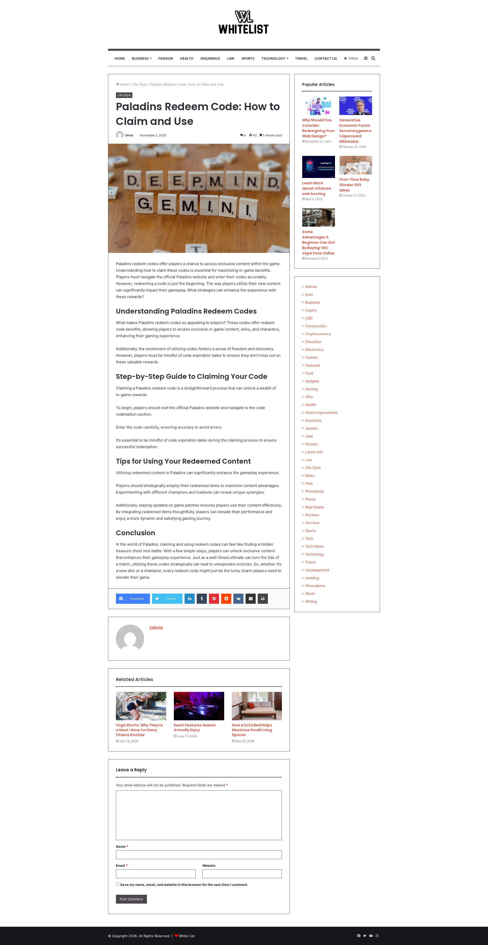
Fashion (165, 58)
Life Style (139, 84)
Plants (310, 499)
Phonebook (314, 491)
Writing (311, 601)
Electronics (314, 350)
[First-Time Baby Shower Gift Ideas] (355, 165)
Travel (301, 58)
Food (309, 373)
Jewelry (311, 428)
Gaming (311, 389)
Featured (312, 365)
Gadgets (312, 381)
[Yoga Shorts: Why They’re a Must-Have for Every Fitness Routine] (141, 706)
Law (230, 58)
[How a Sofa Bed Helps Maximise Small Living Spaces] (257, 706)
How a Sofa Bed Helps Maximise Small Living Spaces (252, 730)
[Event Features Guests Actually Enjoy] (199, 706)
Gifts (309, 397)
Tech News (314, 546)
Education (313, 342)
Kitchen (311, 444)
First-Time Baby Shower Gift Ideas (354, 185)
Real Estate (314, 507)
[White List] (244, 24)
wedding (312, 578)
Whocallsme (315, 586)
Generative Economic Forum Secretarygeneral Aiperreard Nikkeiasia (355, 131)
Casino (310, 310)
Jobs (309, 436)
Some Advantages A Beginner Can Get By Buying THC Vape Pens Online (318, 242)
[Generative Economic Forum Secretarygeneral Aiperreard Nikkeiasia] (355, 105)
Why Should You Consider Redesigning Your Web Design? (318, 128)
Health (186, 58)
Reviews (312, 515)
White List (187, 936)
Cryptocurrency (318, 334)
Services (312, 523)
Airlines (311, 287)
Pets (309, 483)
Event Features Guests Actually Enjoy (195, 727)
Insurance (210, 58)
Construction (315, 326)
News (309, 476)
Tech (309, 538)
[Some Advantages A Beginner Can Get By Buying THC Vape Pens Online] (318, 217)
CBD (309, 318)
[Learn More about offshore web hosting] (318, 167)
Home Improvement (321, 413)
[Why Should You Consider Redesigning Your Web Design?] (318, 105)
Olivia (129, 135)
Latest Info (314, 452)
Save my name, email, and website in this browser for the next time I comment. (184, 885)
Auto (309, 294)
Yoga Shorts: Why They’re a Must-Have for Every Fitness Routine (139, 730)
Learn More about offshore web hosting (316, 188)
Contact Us (326, 58)
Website (209, 865)
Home (120, 58)
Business (140, 58)
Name (122, 846)
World (309, 594)
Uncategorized (317, 570)
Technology (273, 58)
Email (122, 865)
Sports (247, 58)
